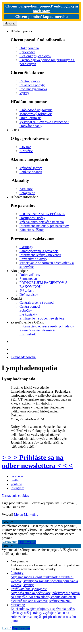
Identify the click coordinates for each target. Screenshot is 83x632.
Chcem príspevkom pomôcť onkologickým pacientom (41, 8)
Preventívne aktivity (33, 259)
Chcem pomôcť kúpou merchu (41, 16)
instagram (17, 488)
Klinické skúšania (31, 230)
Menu (9, 23)
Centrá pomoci (29, 81)
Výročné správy (30, 168)
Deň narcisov (28, 294)
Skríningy (26, 247)
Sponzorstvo (28, 279)
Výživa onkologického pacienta (41, 222)
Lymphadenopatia (23, 357)
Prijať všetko (27, 542)
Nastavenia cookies (15, 495)
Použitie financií (30, 172)
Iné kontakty (28, 314)
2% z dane (26, 290)
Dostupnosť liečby (32, 218)
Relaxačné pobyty (32, 85)
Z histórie (26, 151)
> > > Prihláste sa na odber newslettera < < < (37, 461)
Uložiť (7, 628)
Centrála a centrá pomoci (36, 302)
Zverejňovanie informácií (37, 330)
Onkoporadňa (29, 48)
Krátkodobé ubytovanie (35, 110)
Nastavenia (10, 542)
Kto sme (25, 147)
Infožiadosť (27, 334)
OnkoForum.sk (30, 118)
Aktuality (26, 189)
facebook (17, 476)
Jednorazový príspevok (35, 114)
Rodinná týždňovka (33, 89)
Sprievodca (27, 52)
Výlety (24, 93)
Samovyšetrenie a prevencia (38, 251)
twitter (15, 480)
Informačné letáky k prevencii (40, 255)
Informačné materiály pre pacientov (44, 226)
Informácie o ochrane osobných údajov (46, 326)
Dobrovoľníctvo (30, 275)
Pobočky (25, 310)
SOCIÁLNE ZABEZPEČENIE (42, 214)
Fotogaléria (27, 193)
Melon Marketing (26, 514)
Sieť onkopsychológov (35, 56)
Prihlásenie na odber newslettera (41, 318)
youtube (16, 484)
